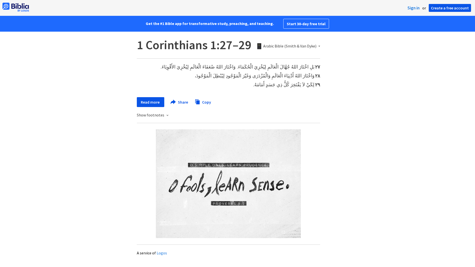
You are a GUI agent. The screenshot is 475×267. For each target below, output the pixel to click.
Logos (162, 252)
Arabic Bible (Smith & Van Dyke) (289, 46)
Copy (206, 102)
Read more (150, 102)
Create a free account (450, 7)
